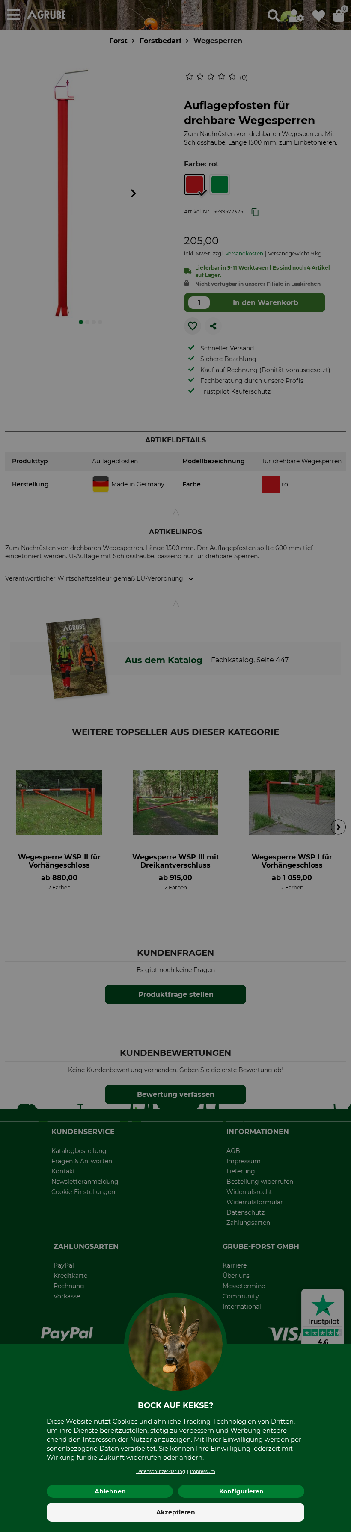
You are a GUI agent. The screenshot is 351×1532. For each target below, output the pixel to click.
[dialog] (175, 766)
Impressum (202, 1471)
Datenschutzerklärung (160, 1471)
